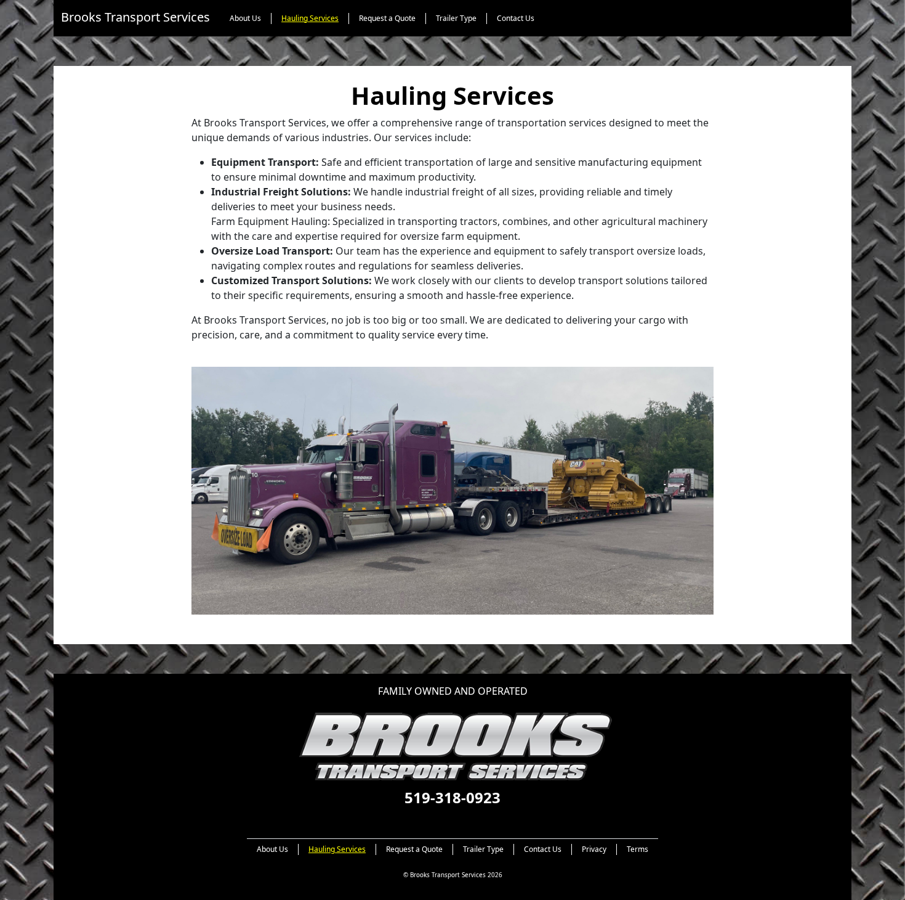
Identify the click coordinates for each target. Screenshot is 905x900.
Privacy (594, 849)
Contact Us (515, 18)
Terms (637, 849)
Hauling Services (310, 18)
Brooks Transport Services (135, 17)
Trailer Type (456, 18)
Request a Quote (387, 18)
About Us (245, 18)
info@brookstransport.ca (453, 816)
